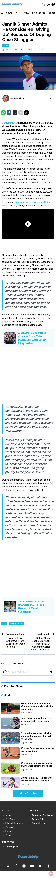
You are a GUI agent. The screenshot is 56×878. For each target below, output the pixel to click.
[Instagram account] (24, 866)
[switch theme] (48, 4)
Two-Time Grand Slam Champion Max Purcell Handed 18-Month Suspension (31, 606)
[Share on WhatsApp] (3, 112)
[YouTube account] (32, 866)
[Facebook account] (16, 866)
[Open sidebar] (1, 12)
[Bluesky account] (40, 866)
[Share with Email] (20, 112)
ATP (17, 12)
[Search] (43, 4)
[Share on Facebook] (9, 112)
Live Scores (38, 12)
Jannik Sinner (10, 122)
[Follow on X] (51, 98)
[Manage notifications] (51, 873)
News (9, 12)
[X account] (8, 866)
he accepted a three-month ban (33, 202)
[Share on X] (15, 112)
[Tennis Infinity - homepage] (12, 4)
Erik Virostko (13, 49)
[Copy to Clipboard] (26, 112)
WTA (26, 12)
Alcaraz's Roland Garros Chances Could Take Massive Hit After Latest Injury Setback (32, 338)
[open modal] (53, 4)
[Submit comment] (50, 671)
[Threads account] (48, 866)
